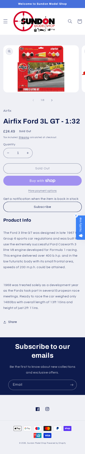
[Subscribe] (72, 385)
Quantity (9, 144)
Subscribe (42, 206)
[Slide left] (33, 100)
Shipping (24, 137)
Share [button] (12, 322)
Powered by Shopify (56, 443)
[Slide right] (51, 100)
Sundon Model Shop (36, 443)
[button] (5, 21)
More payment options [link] (42, 191)
